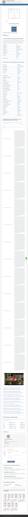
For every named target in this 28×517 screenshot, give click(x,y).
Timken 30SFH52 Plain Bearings (7, 345)
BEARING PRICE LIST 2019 (8, 467)
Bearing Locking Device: (6, 88)
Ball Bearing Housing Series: (7, 77)
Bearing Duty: (5, 47)
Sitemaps (11, 515)
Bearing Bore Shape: (5, 83)
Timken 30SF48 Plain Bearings (7, 310)
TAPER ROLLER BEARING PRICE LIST (14, 25)
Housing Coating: (5, 99)
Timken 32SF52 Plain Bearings (7, 173)
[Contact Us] (26, 258)
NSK (3, 422)
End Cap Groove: (5, 91)
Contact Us (5, 515)
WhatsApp (14, 29)
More (14, 487)
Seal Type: (4, 55)
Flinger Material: (5, 94)
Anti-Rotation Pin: (5, 58)
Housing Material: (5, 52)
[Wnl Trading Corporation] (4, 2)
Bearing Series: (5, 50)
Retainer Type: (5, 107)
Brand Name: (4, 44)
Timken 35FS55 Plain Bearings (7, 276)
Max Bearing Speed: (5, 102)
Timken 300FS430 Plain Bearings (7, 362)
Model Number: (5, 46)
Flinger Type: (4, 96)
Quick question (4, 453)
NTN (3, 424)
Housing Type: (5, 53)
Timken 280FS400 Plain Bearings (7, 259)
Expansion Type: (5, 93)
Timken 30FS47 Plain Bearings (7, 207)
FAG (14, 424)
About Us (3, 515)
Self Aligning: (4, 110)
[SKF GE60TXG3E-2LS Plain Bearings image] (14, 13)
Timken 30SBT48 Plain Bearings (7, 190)
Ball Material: (4, 80)
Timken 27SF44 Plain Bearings (7, 138)
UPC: (3, 115)
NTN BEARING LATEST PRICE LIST (9, 472)
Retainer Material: (5, 105)
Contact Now (14, 27)
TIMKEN (4, 426)
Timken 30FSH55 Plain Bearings (7, 293)
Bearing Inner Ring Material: (6, 85)
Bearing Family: (5, 49)
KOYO (15, 426)
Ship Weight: (4, 113)
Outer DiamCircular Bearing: (7, 104)
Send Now (11, 461)
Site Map (8, 515)
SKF (14, 422)
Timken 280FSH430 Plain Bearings (7, 224)
